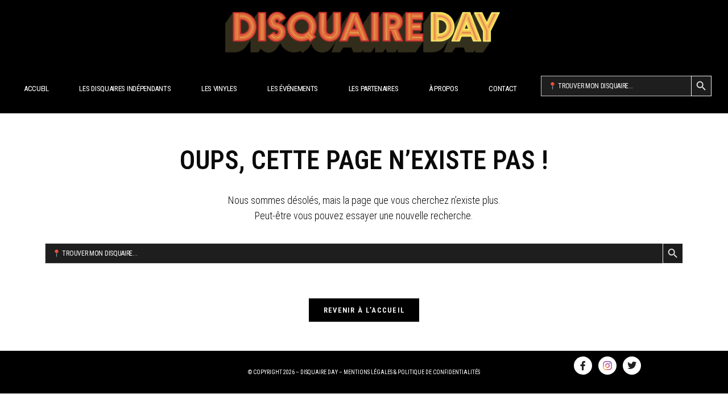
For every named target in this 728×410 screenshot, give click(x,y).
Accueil (36, 88)
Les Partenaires (374, 88)
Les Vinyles (219, 88)
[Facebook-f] (583, 365)
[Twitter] (632, 365)
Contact (503, 88)
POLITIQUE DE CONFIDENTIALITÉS (439, 372)
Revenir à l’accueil (364, 310)
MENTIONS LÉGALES (368, 372)
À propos (443, 88)
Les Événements (292, 88)
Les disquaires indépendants (125, 88)
